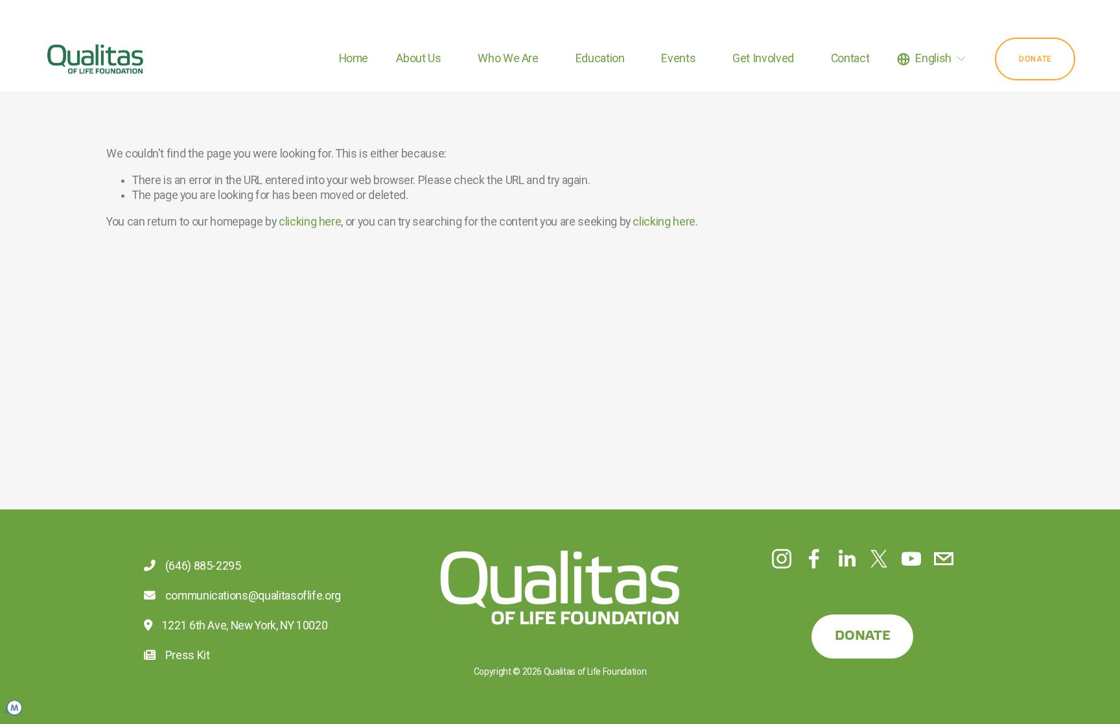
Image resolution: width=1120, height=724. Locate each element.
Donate (1035, 59)
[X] (879, 558)
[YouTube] (911, 558)
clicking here (310, 221)
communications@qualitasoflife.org (250, 595)
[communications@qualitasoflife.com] (943, 558)
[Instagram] (781, 558)
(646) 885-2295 (200, 565)
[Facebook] (814, 558)
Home (354, 58)
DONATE (863, 636)
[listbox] (931, 59)
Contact (850, 58)
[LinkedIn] (846, 558)
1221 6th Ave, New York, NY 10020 (242, 625)
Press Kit (184, 655)
